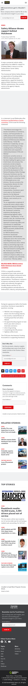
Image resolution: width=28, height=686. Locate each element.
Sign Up (23, 17)
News (3, 25)
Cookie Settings (8, 679)
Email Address (6, 355)
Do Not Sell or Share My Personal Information (15, 678)
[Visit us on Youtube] (9, 641)
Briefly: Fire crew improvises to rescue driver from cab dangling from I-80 (9, 430)
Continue (8, 407)
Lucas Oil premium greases (7, 463)
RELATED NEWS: (6, 263)
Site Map (23, 679)
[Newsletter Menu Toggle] (26, 2)
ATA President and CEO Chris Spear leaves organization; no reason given (8, 531)
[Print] (2, 370)
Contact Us (17, 679)
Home (3, 437)
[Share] (6, 370)
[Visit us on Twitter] (5, 641)
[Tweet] (14, 370)
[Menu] (2, 2)
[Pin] (19, 370)
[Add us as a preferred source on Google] (23, 370)
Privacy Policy (18, 676)
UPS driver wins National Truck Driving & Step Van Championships (9, 555)
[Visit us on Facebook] (2, 641)
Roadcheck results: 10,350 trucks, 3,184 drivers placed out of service (11, 512)
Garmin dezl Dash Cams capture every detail (8, 566)
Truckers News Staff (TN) (8, 37)
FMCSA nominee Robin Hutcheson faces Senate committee (12, 265)
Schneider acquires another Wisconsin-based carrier (7, 453)
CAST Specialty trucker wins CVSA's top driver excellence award (8, 543)
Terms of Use (9, 676)
